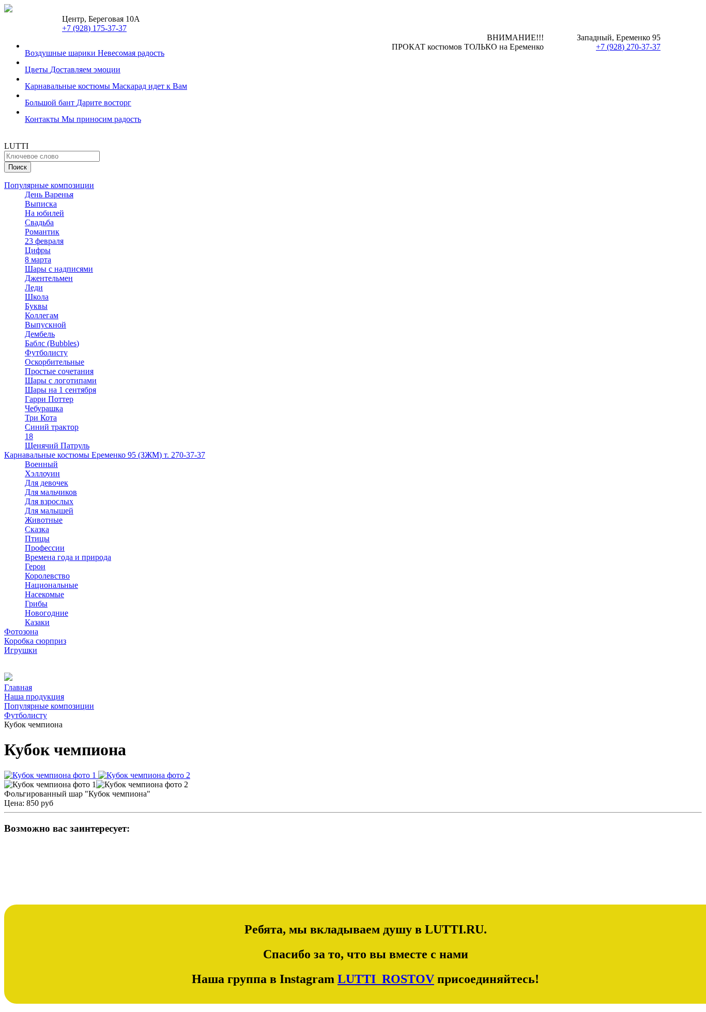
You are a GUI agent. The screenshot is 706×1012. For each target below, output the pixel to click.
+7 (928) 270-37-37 (628, 46)
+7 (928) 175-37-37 (94, 28)
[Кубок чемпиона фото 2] (144, 775)
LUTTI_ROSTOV (385, 979)
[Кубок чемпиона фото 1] (51, 775)
